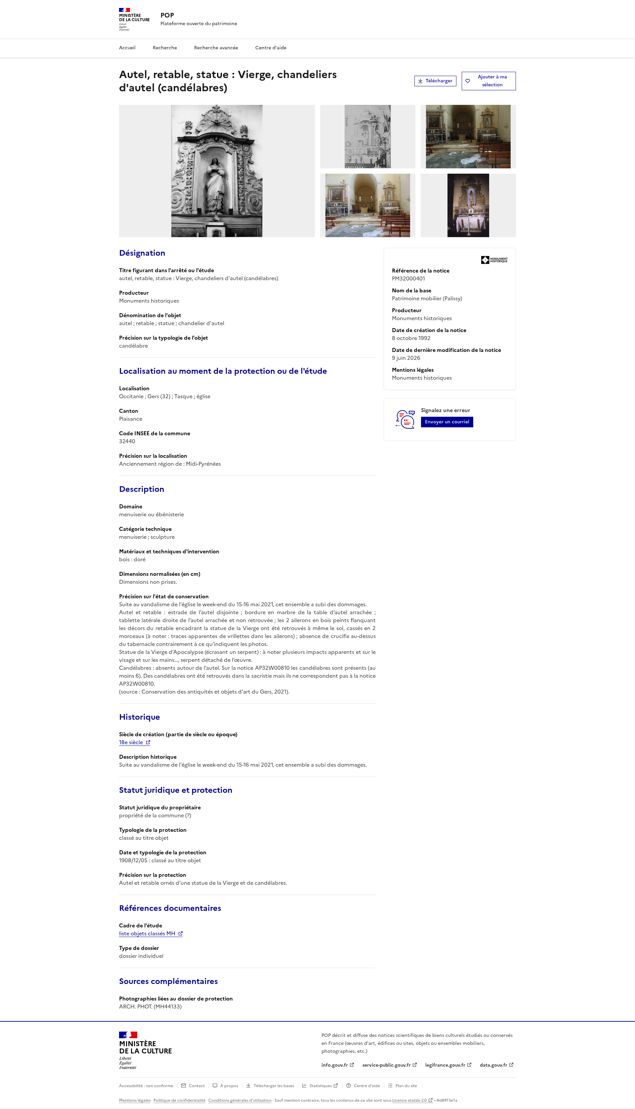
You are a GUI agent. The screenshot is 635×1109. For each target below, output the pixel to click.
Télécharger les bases (274, 1086)
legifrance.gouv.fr (445, 1065)
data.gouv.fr (493, 1065)
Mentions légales (134, 1100)
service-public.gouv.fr (386, 1065)
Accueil (127, 47)
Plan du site (406, 1086)
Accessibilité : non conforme (146, 1086)
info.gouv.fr (334, 1065)
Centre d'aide (270, 47)
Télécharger (439, 80)
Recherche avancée (216, 47)
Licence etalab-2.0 (409, 1100)
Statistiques (321, 1086)
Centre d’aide (367, 1086)
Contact (197, 1086)
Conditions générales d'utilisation (240, 1100)
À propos (229, 1086)
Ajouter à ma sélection (492, 80)
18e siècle (131, 742)
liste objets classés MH (147, 933)
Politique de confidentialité (179, 1100)
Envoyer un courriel (447, 421)
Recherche (165, 47)
